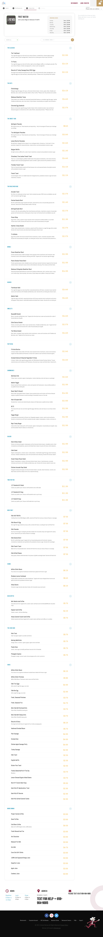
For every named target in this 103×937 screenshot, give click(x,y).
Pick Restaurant (17, 8)
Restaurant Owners (66, 920)
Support (81, 920)
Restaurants (23, 920)
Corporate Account (33, 920)
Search (6, 8)
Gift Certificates (45, 920)
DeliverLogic (57, 928)
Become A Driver (55, 920)
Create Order (30, 8)
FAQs (75, 920)
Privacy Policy (64, 925)
